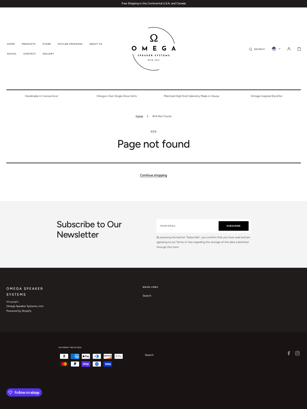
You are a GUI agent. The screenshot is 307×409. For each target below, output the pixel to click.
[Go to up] (301, 403)
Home (139, 116)
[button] (257, 49)
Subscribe (234, 225)
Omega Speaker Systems (21, 306)
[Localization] (276, 49)
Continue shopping (153, 175)
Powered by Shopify (18, 310)
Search (147, 295)
